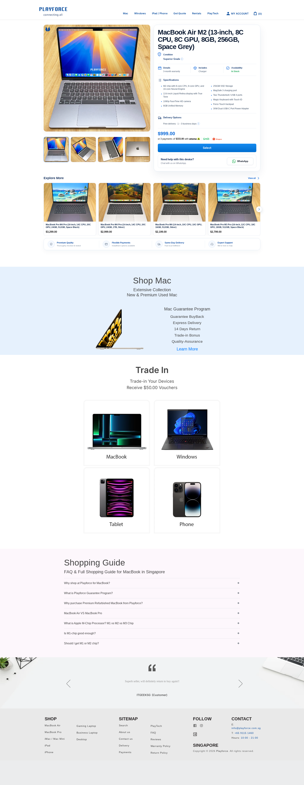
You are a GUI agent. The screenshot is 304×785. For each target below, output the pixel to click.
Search (123, 725)
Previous (66, 681)
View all (252, 178)
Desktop (82, 739)
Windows (140, 13)
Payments (125, 752)
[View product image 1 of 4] (56, 149)
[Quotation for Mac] (117, 433)
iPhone (49, 752)
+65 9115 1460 (244, 733)
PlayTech (213, 13)
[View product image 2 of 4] (83, 149)
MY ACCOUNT (240, 13)
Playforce (222, 751)
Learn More (187, 349)
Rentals (196, 13)
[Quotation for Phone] (187, 500)
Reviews (156, 739)
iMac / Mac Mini (55, 739)
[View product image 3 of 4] (110, 149)
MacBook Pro (53, 732)
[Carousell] (195, 734)
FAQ (153, 732)
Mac (125, 13)
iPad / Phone (159, 13)
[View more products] (259, 209)
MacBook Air (53, 725)
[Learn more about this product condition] (182, 59)
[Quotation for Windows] (187, 433)
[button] (152, 583)
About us (124, 732)
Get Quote (179, 13)
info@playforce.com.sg (246, 728)
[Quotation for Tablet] (117, 500)
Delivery (124, 745)
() (260, 13)
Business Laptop (87, 732)
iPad (47, 745)
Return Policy (159, 753)
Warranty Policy (160, 746)
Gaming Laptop (86, 726)
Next (238, 681)
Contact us (126, 739)
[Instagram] (201, 725)
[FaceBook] (195, 725)
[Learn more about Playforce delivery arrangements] (198, 123)
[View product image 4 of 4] (137, 149)
